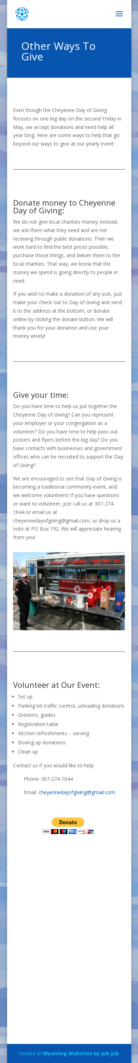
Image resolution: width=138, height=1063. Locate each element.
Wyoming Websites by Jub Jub (81, 1053)
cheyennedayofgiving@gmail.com (77, 792)
